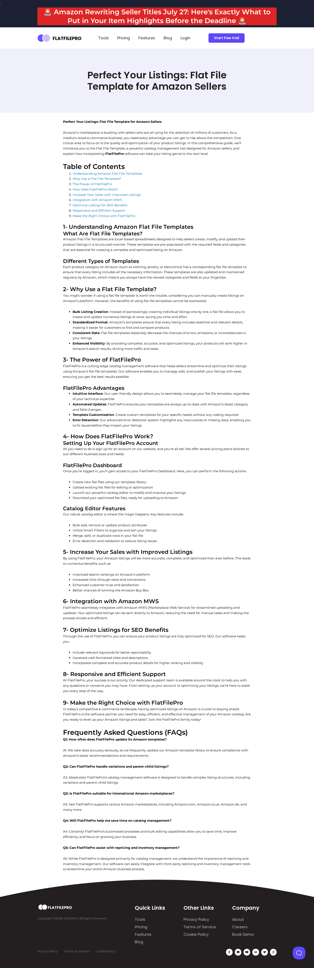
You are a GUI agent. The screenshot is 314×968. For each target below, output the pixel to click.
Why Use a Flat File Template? (97, 179)
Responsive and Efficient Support (99, 210)
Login (185, 38)
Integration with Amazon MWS (97, 200)
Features (146, 38)
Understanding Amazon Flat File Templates (107, 174)
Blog (168, 38)
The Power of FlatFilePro (92, 184)
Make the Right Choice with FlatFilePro (104, 216)
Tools (103, 38)
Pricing (123, 38)
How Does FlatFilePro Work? (95, 189)
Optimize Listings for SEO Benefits (100, 205)
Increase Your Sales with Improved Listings (107, 195)
